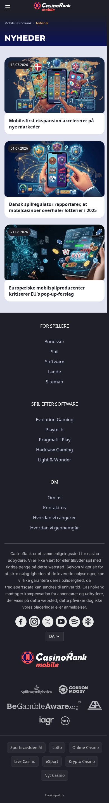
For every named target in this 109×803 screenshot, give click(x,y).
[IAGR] (46, 720)
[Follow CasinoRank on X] (47, 621)
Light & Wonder (54, 460)
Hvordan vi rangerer (54, 518)
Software (54, 362)
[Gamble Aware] (44, 705)
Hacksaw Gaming (54, 450)
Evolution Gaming (55, 420)
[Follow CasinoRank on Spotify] (74, 621)
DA (51, 636)
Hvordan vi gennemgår (54, 528)
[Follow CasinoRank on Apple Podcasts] (88, 621)
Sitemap (54, 382)
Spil (54, 352)
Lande (54, 372)
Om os (54, 498)
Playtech (54, 430)
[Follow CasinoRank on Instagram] (34, 621)
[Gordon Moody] (73, 689)
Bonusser (54, 342)
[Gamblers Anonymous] (94, 705)
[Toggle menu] (7, 7)
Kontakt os (54, 508)
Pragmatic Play (54, 440)
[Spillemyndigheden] (36, 689)
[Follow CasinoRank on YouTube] (61, 621)
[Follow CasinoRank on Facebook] (21, 621)
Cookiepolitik (54, 795)
